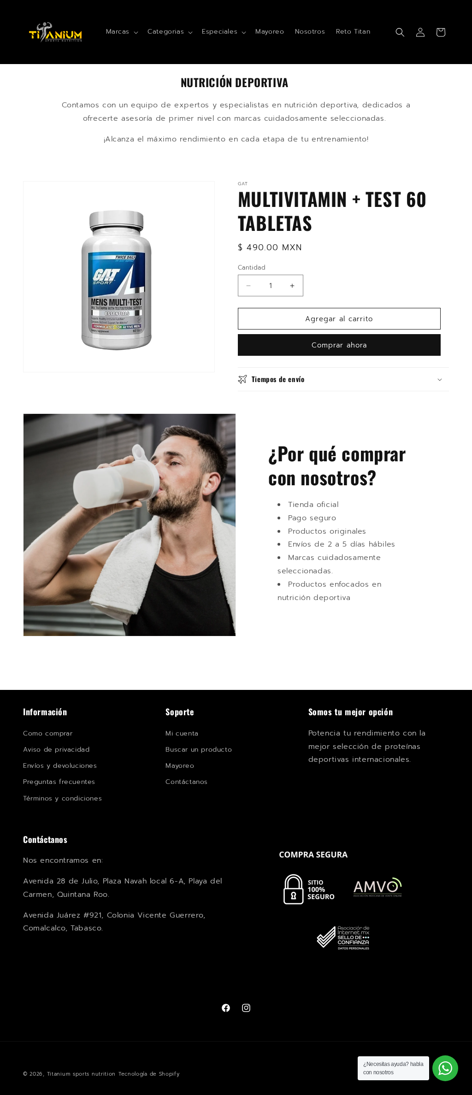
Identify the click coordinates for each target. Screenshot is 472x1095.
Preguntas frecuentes (59, 782)
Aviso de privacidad (56, 749)
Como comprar (47, 733)
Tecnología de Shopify (149, 1074)
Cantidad (252, 267)
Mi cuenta (181, 733)
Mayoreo (179, 766)
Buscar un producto (198, 749)
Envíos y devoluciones (60, 766)
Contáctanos (186, 782)
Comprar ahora (339, 345)
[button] (121, 31)
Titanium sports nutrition (81, 1074)
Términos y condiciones (62, 798)
